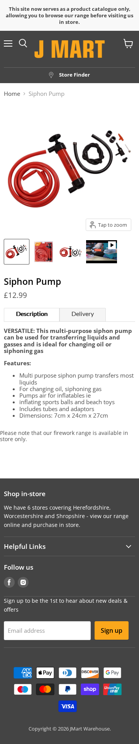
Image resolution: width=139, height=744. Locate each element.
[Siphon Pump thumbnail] (16, 251)
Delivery (82, 314)
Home (12, 93)
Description (31, 314)
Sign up (111, 630)
